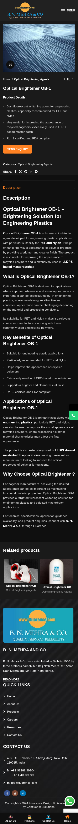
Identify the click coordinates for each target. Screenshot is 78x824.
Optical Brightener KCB (21, 585)
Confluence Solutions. (41, 806)
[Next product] (73, 79)
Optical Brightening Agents (31, 79)
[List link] (39, 696)
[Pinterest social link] (25, 171)
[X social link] (20, 171)
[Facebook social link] (15, 171)
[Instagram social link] (15, 793)
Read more (11, 679)
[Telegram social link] (36, 171)
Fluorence (39, 526)
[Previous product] (64, 79)
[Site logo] (25, 10)
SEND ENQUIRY (17, 149)
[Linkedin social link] (30, 171)
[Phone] (73, 415)
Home (7, 79)
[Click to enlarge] (10, 64)
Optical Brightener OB (57, 587)
